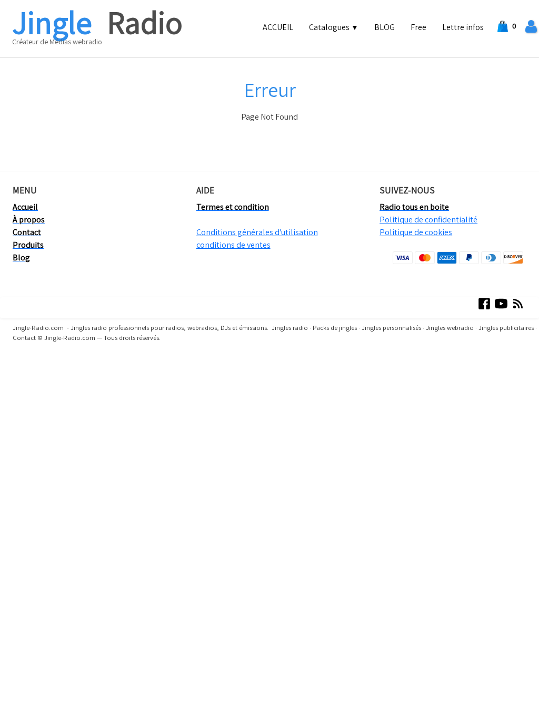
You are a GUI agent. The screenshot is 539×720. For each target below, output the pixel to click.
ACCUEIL (278, 27)
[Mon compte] (531, 27)
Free (418, 27)
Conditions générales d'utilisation (257, 232)
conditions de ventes (233, 244)
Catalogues (333, 27)
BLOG (384, 27)
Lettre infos (463, 27)
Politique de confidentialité (428, 219)
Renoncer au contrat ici (46, 368)
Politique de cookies (416, 232)
